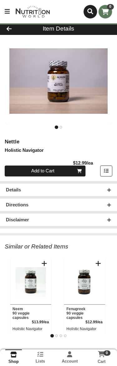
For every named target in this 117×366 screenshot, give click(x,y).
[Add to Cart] (44, 263)
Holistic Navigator (27, 329)
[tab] (56, 127)
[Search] (90, 11)
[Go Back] (18, 29)
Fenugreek (75, 313)
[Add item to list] (106, 171)
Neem (21, 313)
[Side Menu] (7, 12)
